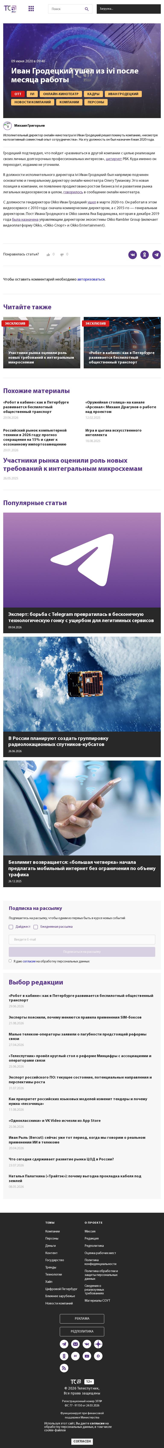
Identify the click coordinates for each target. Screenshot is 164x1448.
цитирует (114, 159)
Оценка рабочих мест (100, 1253)
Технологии (53, 1274)
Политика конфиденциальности (100, 1262)
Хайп (48, 1282)
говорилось (73, 192)
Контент (51, 1253)
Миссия (90, 1231)
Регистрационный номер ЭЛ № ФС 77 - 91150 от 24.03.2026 (82, 1403)
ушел (92, 202)
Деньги (50, 1246)
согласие (29, 961)
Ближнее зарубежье (60, 1296)
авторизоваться (91, 280)
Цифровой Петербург (61, 1289)
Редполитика (94, 1246)
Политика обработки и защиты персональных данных (101, 1274)
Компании (52, 1231)
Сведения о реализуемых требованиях (94, 1289)
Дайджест (23, 927)
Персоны (51, 1238)
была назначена (25, 220)
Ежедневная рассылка (56, 927)
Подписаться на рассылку (82, 952)
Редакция (92, 1238)
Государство (54, 1260)
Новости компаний (59, 1303)
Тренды (50, 1267)
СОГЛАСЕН (82, 1441)
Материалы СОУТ (97, 1300)
